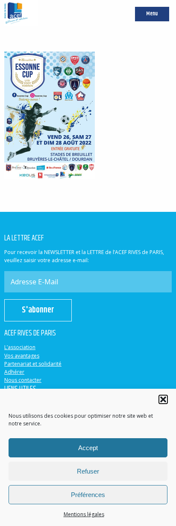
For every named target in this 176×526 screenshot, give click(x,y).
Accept (88, 447)
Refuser (88, 471)
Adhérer (14, 372)
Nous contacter (22, 380)
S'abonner (38, 310)
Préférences (88, 494)
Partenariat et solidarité (33, 363)
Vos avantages (21, 355)
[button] (163, 399)
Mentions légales (84, 514)
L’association (19, 347)
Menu (152, 14)
